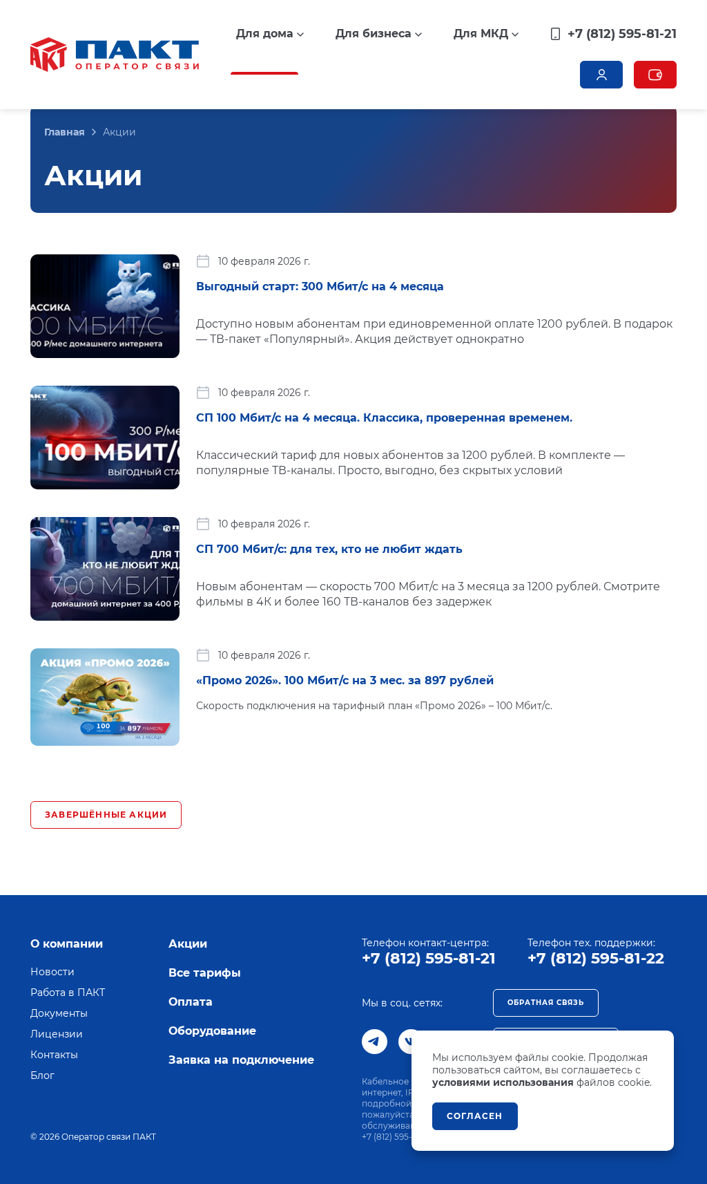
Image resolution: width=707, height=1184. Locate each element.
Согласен (475, 1116)
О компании (66, 943)
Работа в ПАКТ (67, 992)
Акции (187, 943)
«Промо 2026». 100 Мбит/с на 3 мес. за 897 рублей (345, 680)
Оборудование (212, 1030)
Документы (59, 1013)
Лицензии (56, 1034)
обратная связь (545, 1002)
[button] (270, 34)
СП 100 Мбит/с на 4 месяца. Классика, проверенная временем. (384, 417)
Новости (52, 972)
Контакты (54, 1055)
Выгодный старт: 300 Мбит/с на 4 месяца (320, 286)
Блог (42, 1075)
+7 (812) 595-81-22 (595, 958)
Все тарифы (204, 972)
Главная (64, 132)
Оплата (190, 1001)
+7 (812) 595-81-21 (429, 958)
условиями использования (503, 1082)
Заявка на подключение (241, 1059)
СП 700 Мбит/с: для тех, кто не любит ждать (329, 549)
